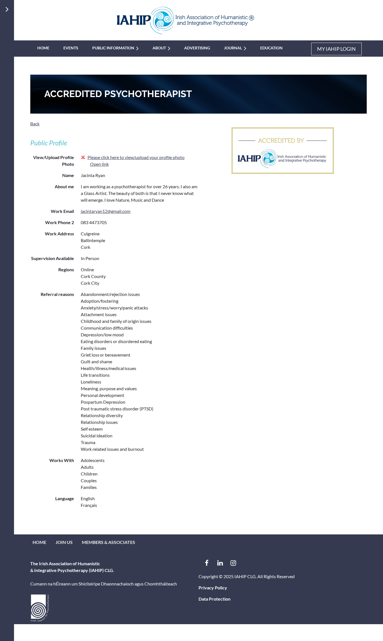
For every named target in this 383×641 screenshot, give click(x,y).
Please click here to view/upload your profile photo (135, 157)
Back (35, 123)
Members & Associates (108, 542)
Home (39, 542)
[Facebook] (207, 563)
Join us (64, 542)
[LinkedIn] (220, 563)
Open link (99, 164)
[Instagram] (233, 563)
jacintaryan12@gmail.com (105, 211)
